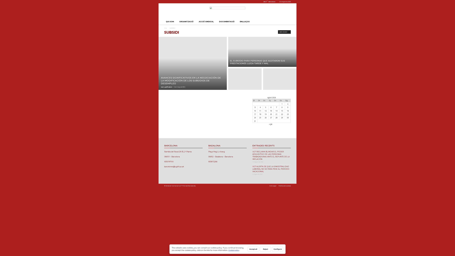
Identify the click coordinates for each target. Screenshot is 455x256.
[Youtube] (174, 1)
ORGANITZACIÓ (186, 22)
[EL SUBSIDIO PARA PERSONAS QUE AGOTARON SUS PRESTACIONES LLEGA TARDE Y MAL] (262, 51)
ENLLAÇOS (245, 22)
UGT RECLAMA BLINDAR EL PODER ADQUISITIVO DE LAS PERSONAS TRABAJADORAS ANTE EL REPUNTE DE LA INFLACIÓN (271, 155)
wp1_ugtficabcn (166, 87)
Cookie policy (233, 250)
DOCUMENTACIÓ (226, 22)
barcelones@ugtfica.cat (174, 167)
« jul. (270, 124)
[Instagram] (166, 1)
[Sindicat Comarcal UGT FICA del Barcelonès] (227, 11)
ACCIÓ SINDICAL (206, 22)
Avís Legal (272, 186)
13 (271, 111)
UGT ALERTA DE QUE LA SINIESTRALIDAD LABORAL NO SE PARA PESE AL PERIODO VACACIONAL (270, 169)
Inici (165, 28)
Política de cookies (285, 186)
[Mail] (170, 1)
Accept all (253, 249)
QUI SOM (170, 22)
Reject (265, 249)
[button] (288, 22)
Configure (278, 249)
